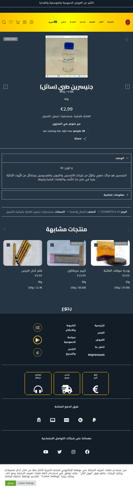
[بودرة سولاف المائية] (110, 253)
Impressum (96, 355)
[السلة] (18, 22)
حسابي (63, 21)
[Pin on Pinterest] (55, 138)
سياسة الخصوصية (71, 339)
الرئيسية (110, 21)
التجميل (10, 212)
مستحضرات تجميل (44, 212)
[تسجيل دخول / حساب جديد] (31, 22)
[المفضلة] (127, 40)
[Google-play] (37, 340)
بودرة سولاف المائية (117, 270)
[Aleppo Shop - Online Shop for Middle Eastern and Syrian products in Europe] (127, 22)
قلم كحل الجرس (31, 270)
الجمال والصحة (78, 212)
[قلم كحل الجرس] (22, 253)
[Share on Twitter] (68, 138)
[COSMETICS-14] (67, 56)
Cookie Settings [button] (26, 483)
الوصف (119, 158)
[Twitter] (59, 452)
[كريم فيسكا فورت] (127, 87)
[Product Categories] (25, 22)
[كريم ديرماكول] (66, 253)
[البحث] (4, 22)
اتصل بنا (73, 21)
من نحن (82, 21)
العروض (92, 21)
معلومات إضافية (114, 194)
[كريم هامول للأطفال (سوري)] (5, 87)
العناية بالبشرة (24, 212)
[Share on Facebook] (61, 138)
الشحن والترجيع (71, 351)
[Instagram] (73, 452)
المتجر (101, 21)
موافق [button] (10, 483)
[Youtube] (45, 452)
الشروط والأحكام (71, 328)
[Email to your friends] (48, 138)
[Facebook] (87, 452)
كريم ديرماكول (76, 270)
